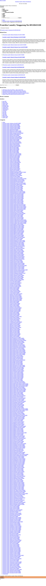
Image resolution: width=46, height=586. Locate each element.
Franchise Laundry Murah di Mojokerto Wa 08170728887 (13, 437)
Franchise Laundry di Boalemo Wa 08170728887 (11, 171)
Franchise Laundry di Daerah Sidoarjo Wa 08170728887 (13, 257)
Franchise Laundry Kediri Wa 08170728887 (10, 312)
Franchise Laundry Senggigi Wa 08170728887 (11, 536)
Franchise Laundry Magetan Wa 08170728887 (11, 326)
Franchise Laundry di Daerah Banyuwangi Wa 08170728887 (14, 183)
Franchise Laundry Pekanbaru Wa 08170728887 (11, 519)
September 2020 (5, 108)
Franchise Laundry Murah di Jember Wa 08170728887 (12, 392)
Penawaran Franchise (9, 12)
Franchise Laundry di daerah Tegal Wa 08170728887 (12, 274)
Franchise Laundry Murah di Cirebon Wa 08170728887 (13, 376)
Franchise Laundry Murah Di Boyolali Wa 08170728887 (13, 368)
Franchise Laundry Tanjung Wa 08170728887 (11, 557)
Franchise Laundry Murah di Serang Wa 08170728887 (12, 472)
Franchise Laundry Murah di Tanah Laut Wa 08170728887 (13, 492)
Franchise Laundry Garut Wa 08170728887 (10, 289)
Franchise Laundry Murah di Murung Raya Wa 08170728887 (14, 438)
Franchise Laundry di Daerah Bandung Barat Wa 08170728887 (14, 178)
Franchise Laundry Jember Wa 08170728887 (10, 304)
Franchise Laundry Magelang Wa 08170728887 (11, 325)
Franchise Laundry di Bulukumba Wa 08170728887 (12, 175)
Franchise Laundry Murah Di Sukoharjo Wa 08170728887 (13, 484)
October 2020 (5, 107)
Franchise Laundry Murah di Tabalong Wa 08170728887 (13, 489)
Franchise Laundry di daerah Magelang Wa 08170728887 (13, 225)
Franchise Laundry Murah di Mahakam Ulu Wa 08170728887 (14, 426)
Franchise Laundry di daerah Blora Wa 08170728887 (12, 189)
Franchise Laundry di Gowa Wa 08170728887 (11, 281)
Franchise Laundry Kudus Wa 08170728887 (10, 317)
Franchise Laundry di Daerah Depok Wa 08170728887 (12, 200)
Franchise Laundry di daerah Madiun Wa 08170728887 (12, 224)
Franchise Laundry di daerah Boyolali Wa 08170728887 (13, 193)
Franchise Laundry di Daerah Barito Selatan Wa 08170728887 (14, 184)
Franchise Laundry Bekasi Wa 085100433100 (11, 145)
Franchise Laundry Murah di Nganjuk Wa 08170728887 (13, 439)
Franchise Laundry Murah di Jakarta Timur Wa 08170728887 (14, 390)
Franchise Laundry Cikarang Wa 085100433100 (11, 162)
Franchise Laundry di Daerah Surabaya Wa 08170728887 (13, 268)
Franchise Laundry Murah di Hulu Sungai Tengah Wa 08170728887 (15, 384)
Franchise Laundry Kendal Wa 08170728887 (11, 313)
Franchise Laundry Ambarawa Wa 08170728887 (11, 123)
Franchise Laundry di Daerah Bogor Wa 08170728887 (12, 190)
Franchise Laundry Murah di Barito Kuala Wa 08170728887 (13, 351)
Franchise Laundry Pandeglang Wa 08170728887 (11, 513)
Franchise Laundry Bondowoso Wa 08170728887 (11, 154)
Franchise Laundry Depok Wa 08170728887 (10, 170)
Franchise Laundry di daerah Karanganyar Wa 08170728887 (13, 213)
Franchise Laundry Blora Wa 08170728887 (10, 151)
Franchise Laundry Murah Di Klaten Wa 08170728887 (12, 406)
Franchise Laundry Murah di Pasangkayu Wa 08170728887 (13, 447)
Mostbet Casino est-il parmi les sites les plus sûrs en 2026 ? (13, 94)
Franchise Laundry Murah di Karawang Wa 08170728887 (13, 399)
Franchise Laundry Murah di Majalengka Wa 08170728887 (13, 427)
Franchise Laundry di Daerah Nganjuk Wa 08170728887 (13, 235)
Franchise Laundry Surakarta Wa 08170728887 (11, 554)
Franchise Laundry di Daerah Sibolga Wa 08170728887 (13, 255)
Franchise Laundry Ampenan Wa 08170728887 (11, 126)
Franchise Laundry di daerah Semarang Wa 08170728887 (13, 254)
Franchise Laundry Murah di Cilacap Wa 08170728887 (13, 57)
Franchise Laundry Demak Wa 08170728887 (11, 167)
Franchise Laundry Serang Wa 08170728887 (10, 538)
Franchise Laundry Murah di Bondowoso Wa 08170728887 (13, 366)
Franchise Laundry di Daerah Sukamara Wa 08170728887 (13, 264)
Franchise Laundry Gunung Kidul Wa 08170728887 (12, 293)
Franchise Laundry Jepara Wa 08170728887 (10, 305)
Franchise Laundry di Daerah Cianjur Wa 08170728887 (13, 194)
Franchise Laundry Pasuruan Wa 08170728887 (11, 515)
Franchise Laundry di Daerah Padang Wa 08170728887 (13, 236)
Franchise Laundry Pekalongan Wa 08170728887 (11, 517)
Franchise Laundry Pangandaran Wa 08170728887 (12, 514)
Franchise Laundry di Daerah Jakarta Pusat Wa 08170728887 (14, 205)
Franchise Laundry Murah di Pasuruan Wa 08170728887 (13, 450)
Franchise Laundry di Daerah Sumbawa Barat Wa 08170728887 (14, 265)
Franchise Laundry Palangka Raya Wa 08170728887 (12, 509)
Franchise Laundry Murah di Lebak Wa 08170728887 (12, 420)
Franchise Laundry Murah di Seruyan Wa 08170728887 (13, 473)
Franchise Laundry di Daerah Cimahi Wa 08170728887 (12, 197)
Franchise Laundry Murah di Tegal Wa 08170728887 (12, 498)
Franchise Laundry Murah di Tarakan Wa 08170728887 (13, 496)
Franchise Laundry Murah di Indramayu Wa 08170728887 (13, 387)
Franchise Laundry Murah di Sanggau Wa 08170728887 (13, 470)
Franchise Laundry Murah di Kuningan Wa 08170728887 (13, 413)
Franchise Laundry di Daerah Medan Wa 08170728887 (12, 232)
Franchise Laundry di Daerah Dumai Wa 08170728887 (12, 202)
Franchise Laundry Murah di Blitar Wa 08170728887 (12, 362)
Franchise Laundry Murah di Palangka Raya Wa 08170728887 (14, 443)
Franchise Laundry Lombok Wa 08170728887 (11, 320)
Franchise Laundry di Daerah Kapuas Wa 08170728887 (13, 212)
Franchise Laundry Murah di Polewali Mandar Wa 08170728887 (14, 455)
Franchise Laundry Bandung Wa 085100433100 (11, 134)
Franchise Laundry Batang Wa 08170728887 (10, 143)
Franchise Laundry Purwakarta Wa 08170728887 (11, 528)
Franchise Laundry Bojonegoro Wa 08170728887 (11, 153)
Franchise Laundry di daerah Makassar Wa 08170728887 (13, 227)
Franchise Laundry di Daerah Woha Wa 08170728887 (12, 278)
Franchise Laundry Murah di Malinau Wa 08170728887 (13, 430)
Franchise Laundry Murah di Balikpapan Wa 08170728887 (13, 339)
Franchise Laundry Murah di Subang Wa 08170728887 (12, 481)
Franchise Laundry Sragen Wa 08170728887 (10, 545)
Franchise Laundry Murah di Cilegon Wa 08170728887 (12, 375)
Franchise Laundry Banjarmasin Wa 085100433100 (12, 137)
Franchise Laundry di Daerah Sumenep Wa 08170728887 (13, 267)
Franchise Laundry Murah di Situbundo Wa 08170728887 (13, 478)
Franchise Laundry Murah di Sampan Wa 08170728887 (13, 469)
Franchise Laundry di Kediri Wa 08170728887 (11, 283)
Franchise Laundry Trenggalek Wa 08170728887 (11, 567)
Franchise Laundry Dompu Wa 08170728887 (11, 287)
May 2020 (4, 113)
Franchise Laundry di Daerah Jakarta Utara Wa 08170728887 (14, 209)
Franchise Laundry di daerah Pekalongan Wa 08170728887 (13, 245)
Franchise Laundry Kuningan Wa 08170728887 (11, 318)
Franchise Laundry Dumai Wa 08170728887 (10, 288)
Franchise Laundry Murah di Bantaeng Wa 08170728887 (13, 348)
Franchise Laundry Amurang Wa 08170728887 (11, 128)
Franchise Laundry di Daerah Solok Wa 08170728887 (12, 261)
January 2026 (4, 104)
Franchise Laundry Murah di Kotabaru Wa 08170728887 (13, 407)
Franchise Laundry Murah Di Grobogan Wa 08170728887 (13, 381)
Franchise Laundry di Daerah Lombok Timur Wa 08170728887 (14, 222)
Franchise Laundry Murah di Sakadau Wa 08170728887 (13, 465)
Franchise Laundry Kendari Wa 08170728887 (11, 314)
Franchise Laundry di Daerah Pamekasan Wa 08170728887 (13, 240)
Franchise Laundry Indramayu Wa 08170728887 (11, 294)
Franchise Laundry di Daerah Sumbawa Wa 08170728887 (13, 266)
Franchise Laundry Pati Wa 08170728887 (10, 516)
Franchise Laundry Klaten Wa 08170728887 (10, 315)
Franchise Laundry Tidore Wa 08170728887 (10, 565)
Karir (3, 14)
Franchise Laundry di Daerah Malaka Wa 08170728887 (13, 228)
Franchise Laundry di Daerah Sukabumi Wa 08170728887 (13, 263)
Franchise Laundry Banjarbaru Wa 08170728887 (11, 136)
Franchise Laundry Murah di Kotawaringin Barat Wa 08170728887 (15, 408)
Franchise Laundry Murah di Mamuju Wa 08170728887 (13, 433)
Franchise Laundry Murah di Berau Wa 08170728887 (12, 361)
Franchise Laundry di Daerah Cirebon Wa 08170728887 (13, 198)
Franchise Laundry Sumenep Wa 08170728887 (11, 552)
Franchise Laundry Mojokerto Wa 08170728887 (11, 337)
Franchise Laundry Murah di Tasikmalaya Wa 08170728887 (13, 497)
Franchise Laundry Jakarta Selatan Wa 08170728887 (12, 298)
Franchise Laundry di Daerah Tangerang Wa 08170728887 (13, 270)
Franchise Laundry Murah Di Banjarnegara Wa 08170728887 (14, 346)
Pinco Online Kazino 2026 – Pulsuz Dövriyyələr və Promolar (14, 90)
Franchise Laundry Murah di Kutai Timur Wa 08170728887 (13, 416)
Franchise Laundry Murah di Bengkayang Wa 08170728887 (13, 359)
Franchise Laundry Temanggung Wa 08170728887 (12, 561)
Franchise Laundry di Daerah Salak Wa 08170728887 (12, 249)
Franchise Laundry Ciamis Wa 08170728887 (10, 159)
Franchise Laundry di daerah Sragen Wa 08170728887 (12, 262)
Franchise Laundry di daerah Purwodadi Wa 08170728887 (13, 248)
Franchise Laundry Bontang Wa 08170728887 (11, 155)
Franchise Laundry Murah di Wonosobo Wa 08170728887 (13, 504)
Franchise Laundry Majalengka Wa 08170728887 (11, 327)
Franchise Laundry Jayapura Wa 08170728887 (11, 303)
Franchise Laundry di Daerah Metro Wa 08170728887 (12, 234)
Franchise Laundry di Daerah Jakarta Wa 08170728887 (12, 210)
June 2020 (4, 112)
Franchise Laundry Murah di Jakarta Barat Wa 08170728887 (13, 388)
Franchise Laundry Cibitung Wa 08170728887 (11, 161)
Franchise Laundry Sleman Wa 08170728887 (11, 542)
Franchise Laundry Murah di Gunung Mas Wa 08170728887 (13, 382)
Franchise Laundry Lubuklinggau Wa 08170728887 (12, 321)
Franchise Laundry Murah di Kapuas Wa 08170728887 (12, 396)
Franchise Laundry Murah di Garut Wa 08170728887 (12, 379)
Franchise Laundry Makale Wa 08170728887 (11, 328)
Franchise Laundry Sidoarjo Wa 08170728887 (11, 539)
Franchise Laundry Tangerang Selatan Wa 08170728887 (13, 555)
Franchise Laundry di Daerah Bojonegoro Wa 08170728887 (13, 191)
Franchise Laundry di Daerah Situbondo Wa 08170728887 (13, 259)
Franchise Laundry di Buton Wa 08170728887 (11, 176)
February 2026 (5, 103)
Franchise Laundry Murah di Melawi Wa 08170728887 (12, 434)
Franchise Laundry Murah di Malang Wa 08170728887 (12, 429)
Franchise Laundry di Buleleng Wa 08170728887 (11, 174)
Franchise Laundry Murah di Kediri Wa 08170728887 (12, 403)
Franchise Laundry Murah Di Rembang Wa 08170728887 (13, 464)
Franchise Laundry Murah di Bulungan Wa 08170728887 (13, 370)
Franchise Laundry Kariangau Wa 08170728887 (11, 310)
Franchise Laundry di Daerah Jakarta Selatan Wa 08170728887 (14, 206)
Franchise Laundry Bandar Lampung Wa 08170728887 (12, 133)
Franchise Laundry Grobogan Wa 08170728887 (11, 291)
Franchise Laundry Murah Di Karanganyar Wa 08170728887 (14, 397)
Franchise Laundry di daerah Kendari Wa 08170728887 (13, 214)
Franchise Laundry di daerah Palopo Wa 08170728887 (12, 238)
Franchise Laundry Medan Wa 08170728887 (10, 336)
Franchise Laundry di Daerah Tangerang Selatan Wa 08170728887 (15, 269)
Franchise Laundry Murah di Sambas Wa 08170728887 (12, 468)
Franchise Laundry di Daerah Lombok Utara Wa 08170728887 (14, 223)
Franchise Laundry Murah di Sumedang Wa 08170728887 (13, 485)
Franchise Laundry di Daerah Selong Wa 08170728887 (12, 253)
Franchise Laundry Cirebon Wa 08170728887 (11, 166)
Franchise (4, 11)
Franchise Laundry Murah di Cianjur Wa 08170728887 (12, 373)
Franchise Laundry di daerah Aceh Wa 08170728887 (12, 177)
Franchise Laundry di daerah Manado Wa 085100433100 (13, 230)
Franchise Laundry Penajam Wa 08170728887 (11, 522)
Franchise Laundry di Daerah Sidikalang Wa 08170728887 (13, 256)
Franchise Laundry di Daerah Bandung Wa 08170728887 (13, 179)
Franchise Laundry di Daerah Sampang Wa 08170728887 (13, 251)
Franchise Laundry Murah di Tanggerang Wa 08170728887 (13, 494)
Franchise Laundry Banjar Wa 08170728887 (10, 135)
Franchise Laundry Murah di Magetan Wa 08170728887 (13, 425)
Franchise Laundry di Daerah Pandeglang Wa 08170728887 (13, 241)
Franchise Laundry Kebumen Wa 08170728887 (11, 311)
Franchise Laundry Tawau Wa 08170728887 (10, 559)
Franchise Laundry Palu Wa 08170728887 (10, 511)
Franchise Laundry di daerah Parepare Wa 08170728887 (13, 242)
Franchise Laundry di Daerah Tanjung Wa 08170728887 (13, 272)
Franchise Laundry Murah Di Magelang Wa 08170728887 (13, 424)
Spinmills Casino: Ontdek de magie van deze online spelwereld (14, 91)
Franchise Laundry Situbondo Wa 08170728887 (11, 541)
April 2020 (4, 114)
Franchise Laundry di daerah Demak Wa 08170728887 (12, 199)
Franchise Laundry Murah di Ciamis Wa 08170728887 (12, 371)
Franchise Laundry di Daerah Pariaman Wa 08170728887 (13, 243)
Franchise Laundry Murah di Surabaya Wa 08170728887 (13, 488)
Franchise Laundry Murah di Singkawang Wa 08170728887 (13, 476)
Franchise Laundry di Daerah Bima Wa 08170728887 (12, 187)
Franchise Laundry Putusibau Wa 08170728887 (11, 531)
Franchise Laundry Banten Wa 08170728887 (10, 139)
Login (3, 16)
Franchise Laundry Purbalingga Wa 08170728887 (11, 527)
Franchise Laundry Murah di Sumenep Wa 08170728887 (13, 487)
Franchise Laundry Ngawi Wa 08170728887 (10, 506)
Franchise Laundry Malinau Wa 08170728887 (11, 331)
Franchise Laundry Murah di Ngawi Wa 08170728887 (12, 440)
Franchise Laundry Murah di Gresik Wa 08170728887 (12, 380)
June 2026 (4, 101)
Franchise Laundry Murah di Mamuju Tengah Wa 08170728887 (14, 432)
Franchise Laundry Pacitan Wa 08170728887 (11, 507)
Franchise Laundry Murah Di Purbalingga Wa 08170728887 (13, 459)
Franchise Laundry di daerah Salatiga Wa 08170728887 (12, 250)
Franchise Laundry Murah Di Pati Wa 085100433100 (12, 451)
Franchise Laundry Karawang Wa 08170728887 (11, 308)
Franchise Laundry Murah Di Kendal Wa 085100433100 (13, 404)
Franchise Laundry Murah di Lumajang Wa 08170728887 (13, 421)
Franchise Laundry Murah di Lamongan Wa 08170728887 (13, 418)
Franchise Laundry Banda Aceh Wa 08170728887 (11, 132)
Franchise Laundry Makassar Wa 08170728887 (11, 329)
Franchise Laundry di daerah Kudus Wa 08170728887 (12, 216)
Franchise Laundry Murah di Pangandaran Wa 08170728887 (13, 446)
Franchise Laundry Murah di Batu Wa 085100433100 (12, 357)
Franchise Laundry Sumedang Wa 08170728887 (11, 551)
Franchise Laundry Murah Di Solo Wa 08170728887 (12, 479)
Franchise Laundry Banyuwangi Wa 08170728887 (12, 142)
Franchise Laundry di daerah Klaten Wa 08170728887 (12, 215)
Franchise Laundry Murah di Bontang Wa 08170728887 (13, 367)
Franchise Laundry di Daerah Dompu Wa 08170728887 (13, 201)
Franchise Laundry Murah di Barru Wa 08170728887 (12, 355)
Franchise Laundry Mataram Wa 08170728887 (11, 335)
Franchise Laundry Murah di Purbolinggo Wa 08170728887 (13, 460)
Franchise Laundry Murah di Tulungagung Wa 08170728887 (14, 502)
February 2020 (5, 116)
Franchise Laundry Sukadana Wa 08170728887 (11, 548)
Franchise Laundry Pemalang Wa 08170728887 (11, 520)
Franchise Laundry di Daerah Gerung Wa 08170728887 (13, 203)
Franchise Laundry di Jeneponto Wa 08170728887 (12, 282)
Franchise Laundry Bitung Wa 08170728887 (10, 149)
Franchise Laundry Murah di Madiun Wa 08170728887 (12, 422)
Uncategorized (5, 573)
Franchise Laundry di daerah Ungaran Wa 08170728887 (13, 277)
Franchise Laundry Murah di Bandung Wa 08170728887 (14, 37)
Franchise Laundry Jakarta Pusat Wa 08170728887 (12, 297)
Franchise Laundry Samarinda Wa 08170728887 (11, 534)
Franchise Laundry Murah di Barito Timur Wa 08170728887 (13, 353)
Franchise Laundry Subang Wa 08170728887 (11, 546)
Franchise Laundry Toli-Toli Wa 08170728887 (11, 566)
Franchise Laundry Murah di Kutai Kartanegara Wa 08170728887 (14, 415)
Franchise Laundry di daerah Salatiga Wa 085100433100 (14, 77)
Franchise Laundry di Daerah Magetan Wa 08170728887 (13, 226)
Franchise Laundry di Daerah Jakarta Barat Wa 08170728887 (14, 204)
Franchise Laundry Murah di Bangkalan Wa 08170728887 (13, 342)
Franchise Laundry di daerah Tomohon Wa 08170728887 (13, 275)
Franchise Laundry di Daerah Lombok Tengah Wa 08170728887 (14, 221)
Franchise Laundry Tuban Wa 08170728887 (10, 568)
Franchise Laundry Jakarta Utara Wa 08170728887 (12, 300)
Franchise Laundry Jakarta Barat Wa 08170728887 (12, 295)
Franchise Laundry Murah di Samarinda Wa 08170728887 (13, 467)
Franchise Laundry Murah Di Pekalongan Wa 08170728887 (13, 452)
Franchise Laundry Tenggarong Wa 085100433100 (12, 21)
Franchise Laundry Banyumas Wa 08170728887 (11, 141)
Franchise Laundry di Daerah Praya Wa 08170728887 (12, 247)
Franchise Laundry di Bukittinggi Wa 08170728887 (12, 173)
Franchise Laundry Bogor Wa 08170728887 (10, 152)
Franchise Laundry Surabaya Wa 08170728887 (11, 553)
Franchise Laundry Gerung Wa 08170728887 (11, 290)
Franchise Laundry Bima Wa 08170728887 (10, 147)
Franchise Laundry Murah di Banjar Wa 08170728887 (12, 343)
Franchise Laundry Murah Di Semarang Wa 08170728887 (13, 471)
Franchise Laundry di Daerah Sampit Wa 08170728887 (12, 252)
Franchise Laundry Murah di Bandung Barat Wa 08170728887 (14, 340)
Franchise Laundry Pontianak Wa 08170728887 (11, 525)
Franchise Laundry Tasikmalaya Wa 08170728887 (12, 558)
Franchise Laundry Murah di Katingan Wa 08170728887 (13, 400)
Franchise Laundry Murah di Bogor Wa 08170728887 (12, 364)
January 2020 (4, 117)
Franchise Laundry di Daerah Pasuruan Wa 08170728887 (13, 244)
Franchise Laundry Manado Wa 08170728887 (11, 332)
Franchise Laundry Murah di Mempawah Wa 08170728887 (13, 435)
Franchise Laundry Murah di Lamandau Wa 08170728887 (13, 417)
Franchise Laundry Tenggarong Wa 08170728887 (11, 563)
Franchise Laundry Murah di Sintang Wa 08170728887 (12, 477)
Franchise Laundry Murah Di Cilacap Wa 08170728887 (13, 374)
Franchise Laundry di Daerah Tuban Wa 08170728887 (12, 276)
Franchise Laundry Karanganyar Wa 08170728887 (12, 307)
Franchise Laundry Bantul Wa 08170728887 (10, 140)
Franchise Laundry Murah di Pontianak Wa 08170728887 (13, 457)
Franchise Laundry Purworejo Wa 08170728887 (11, 530)
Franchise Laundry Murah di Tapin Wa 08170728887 (12, 495)
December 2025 (5, 105)
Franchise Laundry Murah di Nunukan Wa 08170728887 (13, 441)
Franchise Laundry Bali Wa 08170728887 (10, 129)
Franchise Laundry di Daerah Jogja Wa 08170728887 (12, 211)
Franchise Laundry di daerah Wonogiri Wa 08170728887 (13, 279)
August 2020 (4, 109)
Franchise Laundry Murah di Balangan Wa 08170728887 (13, 338)
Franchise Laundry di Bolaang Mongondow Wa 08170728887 (14, 172)
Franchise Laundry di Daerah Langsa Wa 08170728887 (12, 218)
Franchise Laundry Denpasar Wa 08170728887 (11, 168)
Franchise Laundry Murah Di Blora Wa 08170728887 (12, 363)
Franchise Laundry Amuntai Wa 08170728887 (11, 127)
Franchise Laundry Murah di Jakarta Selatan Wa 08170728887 (14, 389)
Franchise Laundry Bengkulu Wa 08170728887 (11, 146)
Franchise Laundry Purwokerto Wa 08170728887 (11, 529)
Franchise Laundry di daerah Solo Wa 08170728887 (12, 260)
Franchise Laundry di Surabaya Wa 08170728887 (11, 286)
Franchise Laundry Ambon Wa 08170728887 (11, 124)
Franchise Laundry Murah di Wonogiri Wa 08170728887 (13, 503)
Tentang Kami (5, 10)
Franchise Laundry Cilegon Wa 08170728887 (11, 164)
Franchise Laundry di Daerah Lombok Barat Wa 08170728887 (14, 219)
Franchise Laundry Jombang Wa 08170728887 (11, 306)
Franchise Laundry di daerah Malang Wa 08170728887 (12, 229)
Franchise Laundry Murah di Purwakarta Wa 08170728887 (13, 462)
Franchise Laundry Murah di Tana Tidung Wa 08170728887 (13, 490)
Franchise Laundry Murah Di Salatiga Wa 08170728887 (13, 466)
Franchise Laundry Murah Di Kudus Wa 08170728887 (12, 412)
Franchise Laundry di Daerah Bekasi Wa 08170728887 (12, 186)
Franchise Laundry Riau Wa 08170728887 (10, 533)
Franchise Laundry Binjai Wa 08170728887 (10, 148)
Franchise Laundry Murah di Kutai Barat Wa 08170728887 (13, 414)
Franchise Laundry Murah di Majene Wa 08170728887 (12, 428)
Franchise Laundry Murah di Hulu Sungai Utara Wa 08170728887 (15, 386)
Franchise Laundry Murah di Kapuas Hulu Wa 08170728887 (14, 395)
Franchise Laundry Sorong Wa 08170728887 (11, 544)
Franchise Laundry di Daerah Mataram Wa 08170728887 (13, 231)
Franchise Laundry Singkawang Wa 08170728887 (12, 540)
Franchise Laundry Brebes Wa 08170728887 (10, 158)
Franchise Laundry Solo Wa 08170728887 (10, 543)
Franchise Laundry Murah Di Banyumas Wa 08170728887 (13, 349)
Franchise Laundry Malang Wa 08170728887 (11, 330)
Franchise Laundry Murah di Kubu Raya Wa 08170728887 (13, 411)
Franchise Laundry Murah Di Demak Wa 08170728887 (12, 377)
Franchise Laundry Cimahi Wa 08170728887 (11, 165)
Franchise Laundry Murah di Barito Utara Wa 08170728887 (13, 354)
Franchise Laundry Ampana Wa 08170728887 (11, 125)
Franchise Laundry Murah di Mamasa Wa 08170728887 (13, 431)
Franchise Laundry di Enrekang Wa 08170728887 (11, 280)
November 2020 (5, 106)
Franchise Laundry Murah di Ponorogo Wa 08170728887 (13, 456)
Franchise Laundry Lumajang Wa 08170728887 (11, 323)
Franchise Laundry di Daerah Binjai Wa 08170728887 (12, 188)
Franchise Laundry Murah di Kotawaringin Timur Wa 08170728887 (15, 409)
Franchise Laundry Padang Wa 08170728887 (11, 508)
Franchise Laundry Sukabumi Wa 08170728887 (11, 547)
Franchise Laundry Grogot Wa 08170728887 (10, 292)
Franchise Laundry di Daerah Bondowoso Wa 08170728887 (13, 192)
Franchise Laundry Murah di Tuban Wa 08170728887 (12, 501)
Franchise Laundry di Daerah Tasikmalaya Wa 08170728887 (13, 273)
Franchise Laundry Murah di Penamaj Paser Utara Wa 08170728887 (15, 454)
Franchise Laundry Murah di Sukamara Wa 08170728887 (13, 483)
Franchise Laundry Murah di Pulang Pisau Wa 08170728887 (13, 458)
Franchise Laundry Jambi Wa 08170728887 (10, 302)
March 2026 (4, 102)
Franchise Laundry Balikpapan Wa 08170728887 (11, 130)
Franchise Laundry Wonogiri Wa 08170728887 (11, 570)
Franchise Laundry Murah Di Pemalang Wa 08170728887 (13, 453)
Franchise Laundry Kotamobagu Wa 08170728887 (12, 316)
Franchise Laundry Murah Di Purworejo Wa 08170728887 (13, 463)
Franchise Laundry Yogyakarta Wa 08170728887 (11, 572)
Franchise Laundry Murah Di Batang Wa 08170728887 (12, 356)
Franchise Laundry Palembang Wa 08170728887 (11, 510)
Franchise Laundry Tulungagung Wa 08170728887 (12, 569)
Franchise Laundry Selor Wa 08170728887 (10, 535)
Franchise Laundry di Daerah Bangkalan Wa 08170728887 (13, 180)
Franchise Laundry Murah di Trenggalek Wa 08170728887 (13, 500)
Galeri (3, 13)
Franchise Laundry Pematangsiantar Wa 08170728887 (12, 521)
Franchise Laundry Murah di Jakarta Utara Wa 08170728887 (15, 47)
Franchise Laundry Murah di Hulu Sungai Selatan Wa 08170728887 (15, 383)
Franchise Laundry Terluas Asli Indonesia (23, 1)
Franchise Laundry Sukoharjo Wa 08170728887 (11, 549)
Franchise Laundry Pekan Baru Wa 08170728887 (11, 518)
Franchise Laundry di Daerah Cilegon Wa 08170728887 (13, 196)
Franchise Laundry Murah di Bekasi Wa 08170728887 (12, 358)
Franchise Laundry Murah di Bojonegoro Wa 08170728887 (13, 365)
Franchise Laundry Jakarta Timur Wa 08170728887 (12, 299)
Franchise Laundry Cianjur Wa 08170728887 (11, 160)
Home (3, 9)
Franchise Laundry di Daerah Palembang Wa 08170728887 (13, 237)
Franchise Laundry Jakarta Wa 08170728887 (10, 301)
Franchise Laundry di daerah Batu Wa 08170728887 (12, 185)
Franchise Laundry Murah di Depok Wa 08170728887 (12, 378)
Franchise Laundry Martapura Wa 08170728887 (11, 333)
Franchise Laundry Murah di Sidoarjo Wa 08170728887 (13, 475)
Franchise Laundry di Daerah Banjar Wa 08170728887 (12, 181)
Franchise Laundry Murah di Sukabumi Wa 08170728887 (13, 482)
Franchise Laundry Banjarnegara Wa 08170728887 (12, 138)
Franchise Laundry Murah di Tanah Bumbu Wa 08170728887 (14, 491)
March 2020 (4, 115)
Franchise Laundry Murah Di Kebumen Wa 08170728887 (13, 402)
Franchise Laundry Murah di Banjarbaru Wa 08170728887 (13, 344)
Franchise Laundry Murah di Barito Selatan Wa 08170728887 (14, 352)
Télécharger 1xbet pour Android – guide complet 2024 (12, 89)
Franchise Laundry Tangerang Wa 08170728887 (11, 556)
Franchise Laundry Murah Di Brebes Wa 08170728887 (12, 369)
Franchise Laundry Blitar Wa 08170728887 (10, 150)
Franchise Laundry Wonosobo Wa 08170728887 (11, 571)
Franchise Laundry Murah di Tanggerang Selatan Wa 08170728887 (15, 493)
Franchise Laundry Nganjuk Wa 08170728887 (11, 505)
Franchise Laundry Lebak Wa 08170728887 (10, 319)
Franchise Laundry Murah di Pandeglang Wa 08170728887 (13, 445)
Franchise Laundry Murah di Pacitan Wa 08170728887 (12, 442)
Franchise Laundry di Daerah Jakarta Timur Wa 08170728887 (14, 208)
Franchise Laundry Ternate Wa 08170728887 (11, 564)
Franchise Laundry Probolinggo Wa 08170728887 (11, 526)
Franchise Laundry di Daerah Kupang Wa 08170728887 (13, 217)
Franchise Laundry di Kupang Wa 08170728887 (11, 285)
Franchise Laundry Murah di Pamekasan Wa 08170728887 (13, 444)
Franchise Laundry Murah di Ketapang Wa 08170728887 (13, 405)
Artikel (3, 15)
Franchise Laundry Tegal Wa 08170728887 (10, 560)
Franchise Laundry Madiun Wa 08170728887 (11, 324)
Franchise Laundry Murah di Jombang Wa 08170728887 (13, 394)
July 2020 (4, 111)
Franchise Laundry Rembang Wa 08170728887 (11, 532)
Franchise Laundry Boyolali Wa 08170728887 (11, 156)
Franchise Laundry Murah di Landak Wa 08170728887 (12, 419)
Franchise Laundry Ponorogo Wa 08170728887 (11, 523)
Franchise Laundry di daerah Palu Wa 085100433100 (13, 67)
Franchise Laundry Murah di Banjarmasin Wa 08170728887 (13, 345)
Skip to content (3, 0)
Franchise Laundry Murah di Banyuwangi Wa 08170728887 (13, 350)
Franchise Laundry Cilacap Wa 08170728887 (11, 163)
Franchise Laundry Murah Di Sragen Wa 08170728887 (12, 480)
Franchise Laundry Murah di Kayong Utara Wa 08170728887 (14, 401)
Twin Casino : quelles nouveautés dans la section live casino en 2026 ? (15, 93)
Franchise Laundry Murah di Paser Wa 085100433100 (12, 449)
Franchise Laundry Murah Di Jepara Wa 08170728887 (12, 393)
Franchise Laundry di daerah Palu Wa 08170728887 (12, 239)
